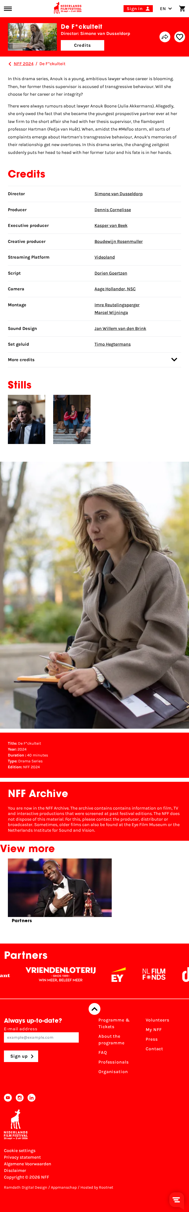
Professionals (113, 1062)
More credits (21, 359)
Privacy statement (22, 1157)
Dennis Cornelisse (112, 209)
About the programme (111, 1040)
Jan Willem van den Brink (120, 328)
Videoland (104, 257)
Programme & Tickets (114, 1023)
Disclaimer (15, 1170)
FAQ (102, 1052)
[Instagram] (20, 1098)
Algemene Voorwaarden (27, 1164)
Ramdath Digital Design (25, 1187)
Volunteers (157, 1020)
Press (152, 1039)
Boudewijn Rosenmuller (118, 241)
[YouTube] (8, 1098)
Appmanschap (64, 1187)
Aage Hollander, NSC (115, 289)
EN (163, 8)
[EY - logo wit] (98, 974)
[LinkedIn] (31, 1098)
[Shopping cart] (182, 9)
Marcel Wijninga (111, 312)
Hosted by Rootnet (96, 1187)
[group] (60, 892)
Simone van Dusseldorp (118, 193)
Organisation (113, 1071)
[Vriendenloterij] (41, 974)
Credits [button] (82, 45)
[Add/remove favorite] (179, 36)
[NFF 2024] (10, 64)
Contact (154, 1048)
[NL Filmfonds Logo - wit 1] (133, 974)
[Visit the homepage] (67, 8)
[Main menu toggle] (8, 9)
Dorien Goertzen (110, 273)
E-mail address (20, 1029)
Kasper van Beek (110, 225)
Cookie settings (19, 1150)
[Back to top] (94, 1009)
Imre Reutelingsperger (117, 305)
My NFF (154, 1029)
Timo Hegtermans (112, 344)
